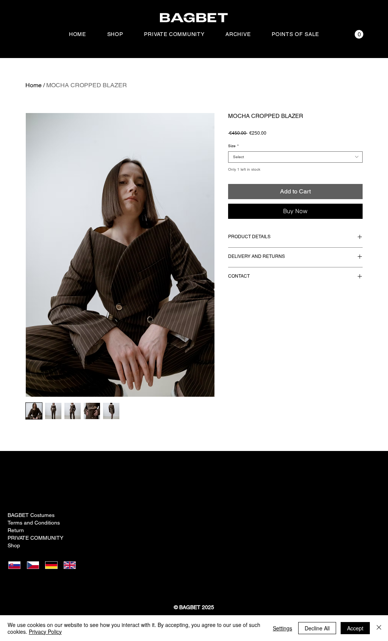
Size (233, 146)
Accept (355, 628)
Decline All (317, 628)
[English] (72, 565)
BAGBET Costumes (31, 515)
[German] (53, 565)
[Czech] (35, 565)
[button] (359, 34)
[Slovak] (17, 565)
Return (16, 530)
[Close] (378, 628)
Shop (14, 545)
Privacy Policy (45, 631)
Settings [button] (282, 628)
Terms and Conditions (34, 523)
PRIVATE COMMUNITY (34, 538)
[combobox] (295, 157)
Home (33, 85)
